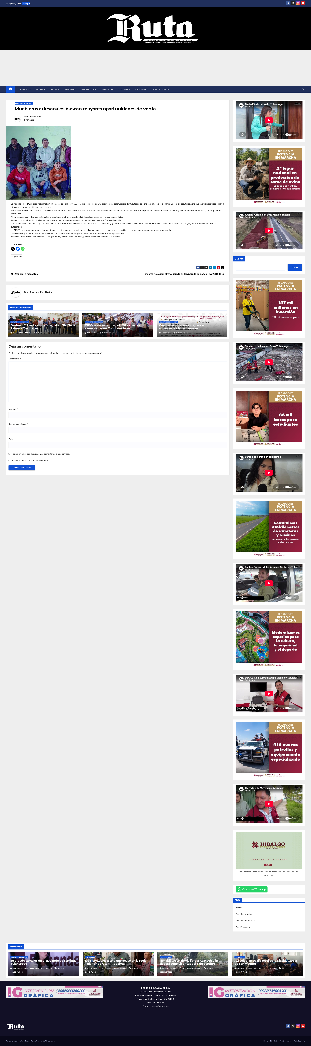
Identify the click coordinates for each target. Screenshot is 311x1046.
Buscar (239, 258)
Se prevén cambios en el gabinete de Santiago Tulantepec (43, 962)
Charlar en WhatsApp (254, 889)
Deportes (107, 89)
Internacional (89, 89)
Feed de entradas (244, 914)
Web (11, 439)
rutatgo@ (155, 1006)
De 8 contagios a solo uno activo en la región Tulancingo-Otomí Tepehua (116, 962)
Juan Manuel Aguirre (42, 968)
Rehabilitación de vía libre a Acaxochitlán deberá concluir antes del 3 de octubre (189, 962)
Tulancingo (24, 89)
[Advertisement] (155, 68)
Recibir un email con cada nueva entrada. (31, 460)
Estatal (55, 89)
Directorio (141, 89)
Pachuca (41, 89)
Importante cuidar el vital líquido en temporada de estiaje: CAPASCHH (182, 274)
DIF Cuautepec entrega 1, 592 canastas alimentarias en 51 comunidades (112, 326)
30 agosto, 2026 (21, 968)
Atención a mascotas (26, 274)
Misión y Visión (161, 89)
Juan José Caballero (192, 968)
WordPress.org (243, 927)
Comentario (15, 358)
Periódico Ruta (299, 1041)
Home (265, 1041)
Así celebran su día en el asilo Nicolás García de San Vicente (265, 962)
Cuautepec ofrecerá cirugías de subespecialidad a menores (181, 326)
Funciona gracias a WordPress (18, 1041)
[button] (303, 89)
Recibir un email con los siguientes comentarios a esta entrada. (41, 454)
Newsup (39, 1041)
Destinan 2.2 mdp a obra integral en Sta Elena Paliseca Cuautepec (42, 326)
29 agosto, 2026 (170, 968)
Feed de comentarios (245, 920)
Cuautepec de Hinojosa (23, 103)
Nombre (13, 409)
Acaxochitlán (165, 957)
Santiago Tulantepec (19, 957)
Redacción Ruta (34, 117)
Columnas (124, 89)
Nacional (70, 89)
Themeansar (50, 1041)
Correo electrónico (18, 424)
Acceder (239, 907)
